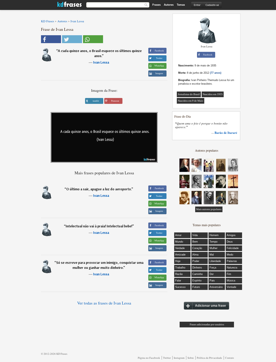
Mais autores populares (208, 209)
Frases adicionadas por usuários (207, 324)
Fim (229, 274)
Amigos (231, 235)
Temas (181, 4)
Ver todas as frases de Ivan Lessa (104, 303)
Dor (212, 274)
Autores (169, 4)
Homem (214, 235)
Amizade (180, 254)
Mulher (213, 248)
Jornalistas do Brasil (189, 94)
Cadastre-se (212, 4)
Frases (156, 4)
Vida (195, 235)
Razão (179, 274)
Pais (212, 280)
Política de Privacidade (209, 358)
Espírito (196, 280)
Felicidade (233, 248)
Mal (212, 254)
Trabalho (180, 267)
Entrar (197, 4)
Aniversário (216, 287)
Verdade (180, 248)
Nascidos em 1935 (213, 94)
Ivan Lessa (101, 62)
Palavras (232, 261)
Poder (195, 261)
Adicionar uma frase (210, 305)
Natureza (232, 267)
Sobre (191, 358)
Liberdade (215, 261)
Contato (229, 358)
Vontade (231, 287)
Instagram (179, 358)
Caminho (197, 274)
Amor (178, 235)
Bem (195, 241)
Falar (178, 280)
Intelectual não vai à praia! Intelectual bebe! (99, 226)
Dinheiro (197, 267)
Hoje (177, 261)
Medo (230, 254)
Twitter (167, 358)
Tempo (213, 241)
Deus (230, 241)
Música (231, 280)
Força (213, 267)
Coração (197, 248)
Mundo (179, 241)
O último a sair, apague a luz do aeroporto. (98, 189)
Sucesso (180, 287)
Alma (195, 254)
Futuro (196, 287)
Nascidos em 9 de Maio (190, 100)
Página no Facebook (149, 358)
